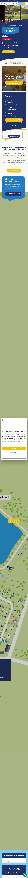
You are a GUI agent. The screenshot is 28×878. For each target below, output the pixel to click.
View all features (13, 120)
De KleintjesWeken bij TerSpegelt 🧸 (14, 1)
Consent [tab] (5, 424)
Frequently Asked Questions (14, 124)
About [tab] (23, 424)
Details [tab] (14, 424)
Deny (14, 456)
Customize (13, 452)
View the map (14, 136)
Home (3, 25)
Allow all (14, 448)
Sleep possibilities (12, 25)
